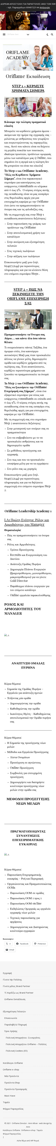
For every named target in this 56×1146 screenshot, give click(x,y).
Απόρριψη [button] (45, 7)
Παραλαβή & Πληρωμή (15, 1024)
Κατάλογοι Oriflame (13, 1063)
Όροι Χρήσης (10, 1031)
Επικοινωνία (10, 1018)
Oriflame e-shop (11, 1069)
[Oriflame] (28, 15)
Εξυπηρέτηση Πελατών (14, 1011)
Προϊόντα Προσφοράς (15, 1089)
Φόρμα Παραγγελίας (13, 1108)
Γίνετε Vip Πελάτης (12, 979)
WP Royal (35, 1140)
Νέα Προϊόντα (11, 1076)
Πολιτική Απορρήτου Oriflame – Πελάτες (26, 1044)
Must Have (9, 1095)
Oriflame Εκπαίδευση (14, 999)
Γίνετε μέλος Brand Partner (16, 986)
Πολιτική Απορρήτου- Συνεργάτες (23, 1037)
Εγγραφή (7, 973)
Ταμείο (6, 1102)
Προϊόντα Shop (12, 1082)
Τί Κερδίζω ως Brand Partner (18, 992)
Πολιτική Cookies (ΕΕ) (17, 1050)
